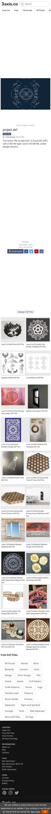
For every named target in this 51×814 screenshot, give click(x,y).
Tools (16, 10)
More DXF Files (12, 716)
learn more (35, 811)
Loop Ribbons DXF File (35, 378)
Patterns (28, 693)
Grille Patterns (12, 687)
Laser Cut (6, 10)
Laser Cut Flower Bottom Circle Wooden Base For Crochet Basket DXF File (37, 647)
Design (25, 241)
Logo (40, 687)
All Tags (29, 716)
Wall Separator (37, 710)
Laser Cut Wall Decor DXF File (12, 344)
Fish (39, 675)
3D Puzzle (40, 10)
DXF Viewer (7, 766)
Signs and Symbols (30, 705)
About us (6, 747)
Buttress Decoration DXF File (37, 411)
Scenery (28, 699)
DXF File (6, 134)
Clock (36, 669)
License (5, 778)
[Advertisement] (25, 39)
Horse (28, 687)
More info (20, 137)
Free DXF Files (8, 733)
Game (20, 681)
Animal (24, 663)
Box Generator (8, 761)
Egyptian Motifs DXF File (10, 378)
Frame (8, 681)
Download (17, 251)
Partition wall (11, 693)
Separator (10, 705)
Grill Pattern (35, 681)
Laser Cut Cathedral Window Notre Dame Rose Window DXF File (13, 580)
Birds (36, 663)
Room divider (12, 699)
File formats (27, 10)
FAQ (4, 750)
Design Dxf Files (25, 311)
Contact (5, 752)
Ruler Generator (9, 769)
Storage (9, 710)
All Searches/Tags (9, 738)
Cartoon (24, 669)
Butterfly (9, 669)
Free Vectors (7, 736)
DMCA (4, 783)
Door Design (24, 675)
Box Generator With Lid (12, 764)
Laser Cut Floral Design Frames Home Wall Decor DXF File (37, 513)
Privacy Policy (8, 780)
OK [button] (45, 811)
